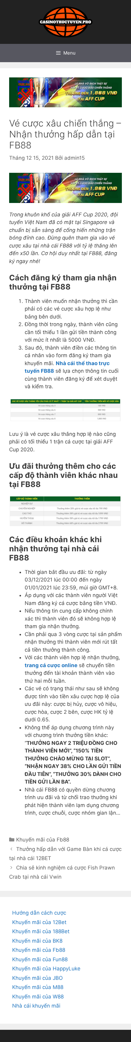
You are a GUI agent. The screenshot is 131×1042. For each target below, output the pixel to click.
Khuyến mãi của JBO (37, 978)
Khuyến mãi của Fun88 (40, 959)
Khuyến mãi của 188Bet (40, 931)
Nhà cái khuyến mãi (36, 1006)
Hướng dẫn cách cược (39, 913)
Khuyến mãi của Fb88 (42, 840)
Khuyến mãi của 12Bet (39, 922)
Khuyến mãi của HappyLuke (46, 969)
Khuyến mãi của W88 (38, 997)
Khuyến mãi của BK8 (37, 941)
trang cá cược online (51, 665)
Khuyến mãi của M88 (37, 987)
